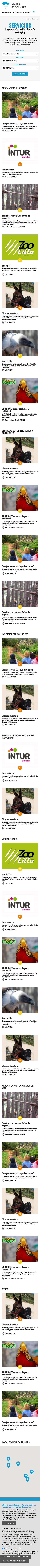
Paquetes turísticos (32, 19)
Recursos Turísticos (8, 12)
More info (9, 1523)
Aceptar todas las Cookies (15, 1556)
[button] (31, 1472)
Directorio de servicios (23, 12)
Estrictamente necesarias (13, 1528)
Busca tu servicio (20, 74)
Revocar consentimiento (14, 1561)
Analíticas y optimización (12, 1549)
